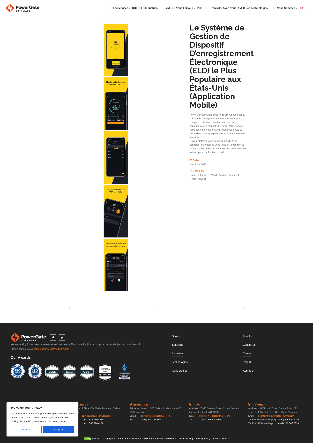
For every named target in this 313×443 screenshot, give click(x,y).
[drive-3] (116, 183)
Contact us (249, 344)
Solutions (177, 344)
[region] (42, 419)
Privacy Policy (203, 438)
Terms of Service (220, 438)
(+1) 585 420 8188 (94, 423)
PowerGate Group (166, 438)
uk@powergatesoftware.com (215, 415)
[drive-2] (116, 129)
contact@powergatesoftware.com (51, 349)
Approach (248, 370)
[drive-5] (116, 290)
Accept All (58, 429)
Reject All (26, 429)
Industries (177, 353)
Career (247, 353)
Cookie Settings (186, 438)
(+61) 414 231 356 (151, 419)
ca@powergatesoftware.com (96, 415)
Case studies (179, 370)
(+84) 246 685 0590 (288, 423)
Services (177, 336)
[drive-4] (116, 236)
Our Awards (21, 357)
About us (248, 336)
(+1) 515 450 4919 (94, 419)
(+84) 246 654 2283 (288, 419)
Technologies (180, 362)
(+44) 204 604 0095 (211, 419)
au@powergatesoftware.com (156, 415)
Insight (247, 362)
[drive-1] (116, 75)
